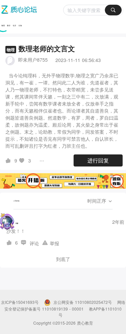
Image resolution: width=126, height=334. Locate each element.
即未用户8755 (33, 59)
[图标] (9, 160)
